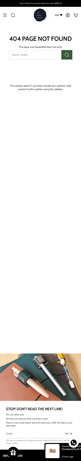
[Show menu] (5, 15)
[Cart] (76, 15)
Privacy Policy (57, 440)
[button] (13, 15)
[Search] (66, 55)
